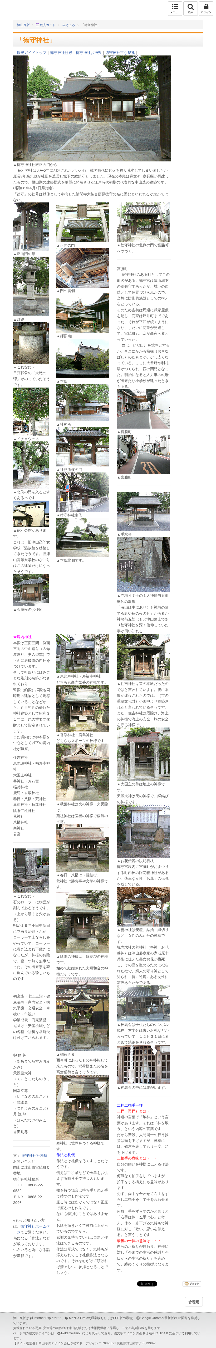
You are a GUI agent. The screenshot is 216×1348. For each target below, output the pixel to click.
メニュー (175, 12)
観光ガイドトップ (31, 52)
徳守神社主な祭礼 (120, 52)
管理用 (193, 1301)
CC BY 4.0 (160, 1333)
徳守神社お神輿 (89, 52)
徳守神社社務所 (34, 1155)
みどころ (68, 24)
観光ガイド (48, 24)
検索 (190, 12)
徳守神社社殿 (61, 52)
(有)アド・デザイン (84, 1343)
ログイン (206, 12)
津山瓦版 (15, 8)
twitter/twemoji (71, 1333)
